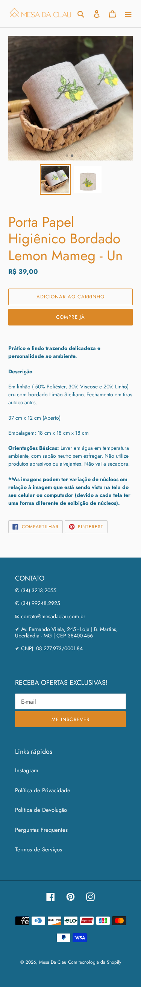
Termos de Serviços (38, 849)
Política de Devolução (41, 810)
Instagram (26, 770)
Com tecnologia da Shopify (94, 962)
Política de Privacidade (42, 790)
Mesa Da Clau (52, 962)
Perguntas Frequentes (41, 830)
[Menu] (128, 14)
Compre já (70, 317)
